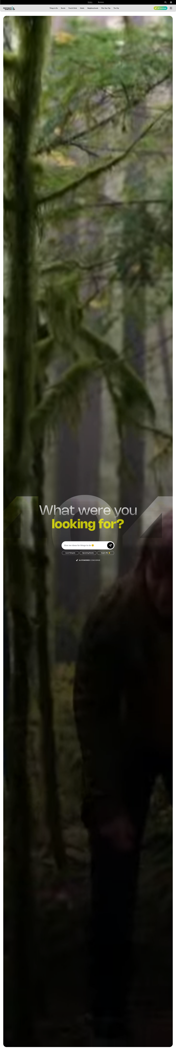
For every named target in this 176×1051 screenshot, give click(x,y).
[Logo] (9, 8)
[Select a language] (171, 2)
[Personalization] (171, 8)
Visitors (90, 2)
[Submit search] (165, 2)
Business (101, 2)
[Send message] (110, 545)
